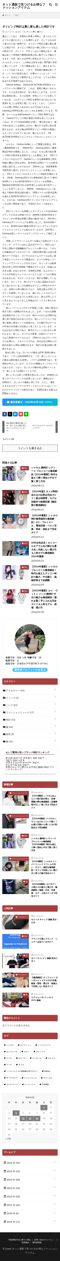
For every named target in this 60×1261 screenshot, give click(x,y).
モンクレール (11, 1052)
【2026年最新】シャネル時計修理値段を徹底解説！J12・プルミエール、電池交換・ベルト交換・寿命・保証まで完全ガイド (44, 524)
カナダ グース (12, 1084)
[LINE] (26, 414)
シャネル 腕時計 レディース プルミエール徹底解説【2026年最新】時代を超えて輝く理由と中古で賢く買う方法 (44, 474)
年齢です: (32, 657)
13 (30, 1118)
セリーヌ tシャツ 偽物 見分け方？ (44, 959)
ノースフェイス (44, 1045)
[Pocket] (20, 414)
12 (23, 1118)
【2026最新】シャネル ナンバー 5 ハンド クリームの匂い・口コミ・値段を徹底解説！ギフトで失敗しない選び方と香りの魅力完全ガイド (44, 867)
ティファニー (29, 1084)
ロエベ (26, 1052)
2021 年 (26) (13, 1205)
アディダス (47, 1078)
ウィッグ (11, 698)
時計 (41, 32)
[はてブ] (15, 414)
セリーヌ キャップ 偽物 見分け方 (44, 921)
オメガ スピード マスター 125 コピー (25, 758)
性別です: (10, 660)
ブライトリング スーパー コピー (22, 763)
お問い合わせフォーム (43, 1240)
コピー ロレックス (15, 760)
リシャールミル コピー (17, 765)
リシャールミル (30, 1078)
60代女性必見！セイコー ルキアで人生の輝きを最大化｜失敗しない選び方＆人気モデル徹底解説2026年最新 (44, 550)
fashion (47, 1071)
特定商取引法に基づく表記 (20, 1240)
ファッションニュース (19, 712)
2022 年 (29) (13, 1197)
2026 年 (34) (13, 1163)
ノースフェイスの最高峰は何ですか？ (22, 1071)
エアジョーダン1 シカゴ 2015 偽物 (42, 999)
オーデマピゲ (11, 1078)
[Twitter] (10, 414)
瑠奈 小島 (21, 32)
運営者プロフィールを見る (30, 670)
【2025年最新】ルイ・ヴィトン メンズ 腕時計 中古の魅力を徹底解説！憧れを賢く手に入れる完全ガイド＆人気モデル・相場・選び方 (44, 599)
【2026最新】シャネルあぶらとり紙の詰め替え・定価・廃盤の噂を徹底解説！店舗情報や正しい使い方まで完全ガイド (44, 802)
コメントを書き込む (30, 448)
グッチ (9, 1065)
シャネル (10, 1045)
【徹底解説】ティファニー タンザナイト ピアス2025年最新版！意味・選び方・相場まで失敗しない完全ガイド (44, 982)
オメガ (21, 1065)
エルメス (51, 1058)
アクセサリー (14, 691)
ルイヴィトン (25, 1045)
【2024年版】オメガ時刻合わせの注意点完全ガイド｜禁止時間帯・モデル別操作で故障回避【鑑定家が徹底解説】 (44, 498)
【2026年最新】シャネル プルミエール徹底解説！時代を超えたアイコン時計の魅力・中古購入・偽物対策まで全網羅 (44, 573)
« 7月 (8, 1139)
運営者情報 (37, 1242)
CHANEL (45, 1084)
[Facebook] (4, 414)
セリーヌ (22, 1058)
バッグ (11, 705)
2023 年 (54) (13, 1188)
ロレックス (40, 1052)
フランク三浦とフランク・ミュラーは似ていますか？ (44, 940)
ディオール (36, 1058)
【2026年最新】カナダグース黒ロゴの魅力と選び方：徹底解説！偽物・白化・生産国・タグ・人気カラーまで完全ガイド (44, 890)
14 (37, 1118)
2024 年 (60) (13, 1180)
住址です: (10, 664)
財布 (9, 734)
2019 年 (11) (13, 1222)
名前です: (10, 657)
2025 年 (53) (13, 1171)
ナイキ (9, 1058)
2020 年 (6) (12, 1213)
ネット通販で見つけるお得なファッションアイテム (23, 6)
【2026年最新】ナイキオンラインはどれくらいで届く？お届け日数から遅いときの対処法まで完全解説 (44, 823)
